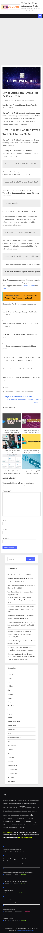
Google (10, 702)
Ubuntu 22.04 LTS (24, 822)
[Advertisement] (21, 40)
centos (13, 800)
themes (27, 815)
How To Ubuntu (13, 706)
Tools (9, 753)
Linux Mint (11, 730)
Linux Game (12, 726)
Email (5, 529)
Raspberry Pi (16, 815)
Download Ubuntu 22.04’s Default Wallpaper (19, 369)
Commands (32, 800)
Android (10, 674)
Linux (10, 718)
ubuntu (34, 815)
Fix (9, 690)
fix (22, 803)
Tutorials (11, 757)
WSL (24, 827)
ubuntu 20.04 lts (10, 821)
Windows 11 (12, 777)
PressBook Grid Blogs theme (25, 930)
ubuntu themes (18, 825)
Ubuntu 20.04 (19, 391)
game (25, 803)
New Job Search (13, 575)
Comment (6, 491)
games (29, 803)
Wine (21, 827)
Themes (10, 749)
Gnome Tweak (9, 391)
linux (21, 807)
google (10, 807)
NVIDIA (5, 815)
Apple (10, 678)
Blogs (6, 387)
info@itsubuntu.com (25, 837)
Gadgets (10, 694)
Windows (6, 828)
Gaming (33, 803)
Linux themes (28, 811)
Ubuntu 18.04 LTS (18, 819)
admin (19, 100)
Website (5, 538)
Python (10, 815)
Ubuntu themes (29, 286)
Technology (12, 745)
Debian (10, 686)
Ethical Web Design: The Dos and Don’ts (21, 641)
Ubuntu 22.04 (12, 773)
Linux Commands (14, 722)
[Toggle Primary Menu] (40, 16)
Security (10, 741)
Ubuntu (10, 761)
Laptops (10, 714)
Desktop (10, 803)
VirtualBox (36, 825)
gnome (5, 807)
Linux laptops (13, 811)
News (9, 733)
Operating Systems (14, 737)
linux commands (30, 807)
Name (5, 520)
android (5, 800)
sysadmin (22, 815)
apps (9, 800)
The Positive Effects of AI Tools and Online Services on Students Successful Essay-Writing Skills (21, 656)
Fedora (19, 803)
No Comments (29, 100)
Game (10, 698)
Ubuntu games (35, 822)
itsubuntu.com (8, 832)
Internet (10, 710)
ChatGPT (19, 800)
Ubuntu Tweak (29, 391)
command (25, 800)
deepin (5, 803)
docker (15, 803)
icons (4, 288)
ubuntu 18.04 (12, 765)
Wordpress (11, 781)
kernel (15, 807)
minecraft (34, 811)
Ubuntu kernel (7, 825)
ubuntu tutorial (28, 825)
